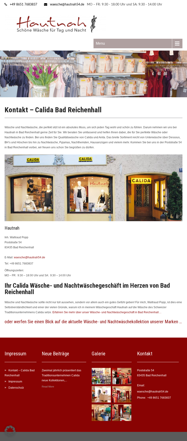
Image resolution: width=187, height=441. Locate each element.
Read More (48, 386)
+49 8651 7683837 (23, 4)
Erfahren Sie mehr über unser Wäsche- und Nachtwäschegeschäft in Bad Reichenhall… (106, 312)
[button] (10, 431)
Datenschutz (16, 387)
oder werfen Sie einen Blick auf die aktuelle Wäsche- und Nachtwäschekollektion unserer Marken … (93, 321)
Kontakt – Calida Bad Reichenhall (20, 373)
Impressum (15, 381)
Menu (100, 43)
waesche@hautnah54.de (67, 4)
